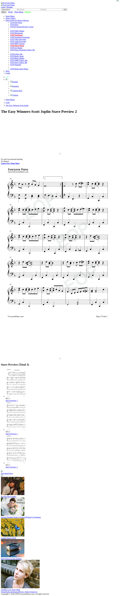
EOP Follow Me (16, 54)
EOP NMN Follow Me (18, 60)
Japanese (15, 86)
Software (9, 592)
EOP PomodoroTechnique (20, 37)
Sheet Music (19, 12)
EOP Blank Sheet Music (19, 69)
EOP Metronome (16, 33)
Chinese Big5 (17, 91)
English (15, 82)
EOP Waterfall (15, 65)
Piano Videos (10, 18)
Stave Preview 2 (12, 434)
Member (28, 12)
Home (10, 12)
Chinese (15, 95)
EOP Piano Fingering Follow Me (22, 50)
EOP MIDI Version (17, 44)
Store (7, 71)
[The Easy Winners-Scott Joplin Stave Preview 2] (16, 430)
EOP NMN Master (17, 31)
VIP (7, 77)
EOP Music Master (17, 58)
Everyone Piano (16, 23)
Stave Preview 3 (12, 467)
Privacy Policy (24, 592)
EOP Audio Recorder (18, 42)
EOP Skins (14, 25)
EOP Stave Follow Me (18, 63)
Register (10, 7)
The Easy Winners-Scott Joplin (17, 105)
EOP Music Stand (17, 56)
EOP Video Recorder (18, 39)
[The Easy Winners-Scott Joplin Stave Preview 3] (16, 463)
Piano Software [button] (11, 20)
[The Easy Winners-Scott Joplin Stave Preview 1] (16, 396)
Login (3, 7)
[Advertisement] (60, 136)
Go (65, 9)
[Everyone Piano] (8, 3)
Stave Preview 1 (12, 401)
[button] (7, 79)
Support (16, 592)
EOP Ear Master (16, 48)
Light (8, 103)
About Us (34, 592)
